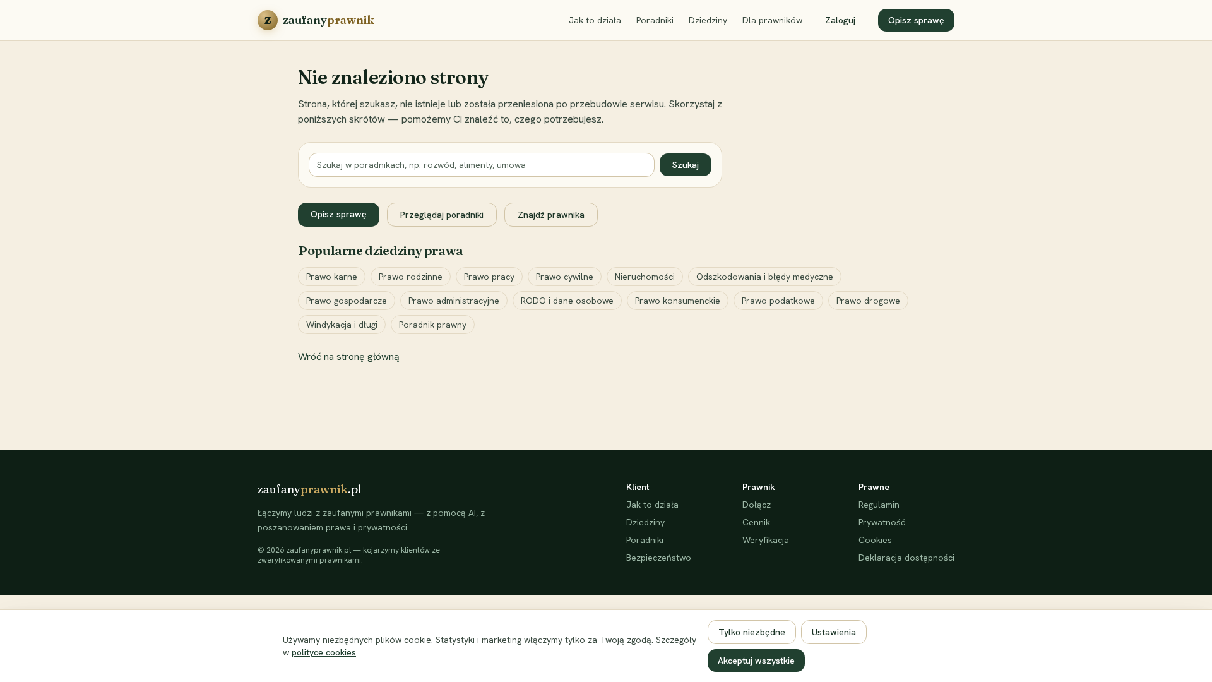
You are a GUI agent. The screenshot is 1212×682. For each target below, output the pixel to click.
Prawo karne (331, 276)
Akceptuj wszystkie (756, 660)
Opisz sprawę (916, 20)
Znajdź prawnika (551, 214)
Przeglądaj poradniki (442, 214)
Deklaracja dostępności (906, 557)
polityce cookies (324, 652)
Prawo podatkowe (778, 300)
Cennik (756, 522)
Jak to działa (595, 20)
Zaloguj (840, 20)
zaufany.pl (310, 489)
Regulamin (879, 504)
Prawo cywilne (564, 276)
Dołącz (756, 504)
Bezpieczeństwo (658, 557)
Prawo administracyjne (453, 300)
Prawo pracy (489, 276)
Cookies (875, 540)
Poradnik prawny (432, 324)
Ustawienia (834, 632)
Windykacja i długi (341, 324)
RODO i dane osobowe (567, 300)
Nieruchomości (645, 276)
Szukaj (685, 164)
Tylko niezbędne (751, 632)
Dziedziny (708, 20)
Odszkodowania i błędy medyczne (764, 276)
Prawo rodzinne (411, 276)
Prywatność (881, 522)
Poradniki (655, 20)
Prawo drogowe (868, 300)
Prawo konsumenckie (677, 300)
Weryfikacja (765, 540)
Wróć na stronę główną (349, 356)
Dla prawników (772, 20)
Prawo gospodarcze (346, 300)
